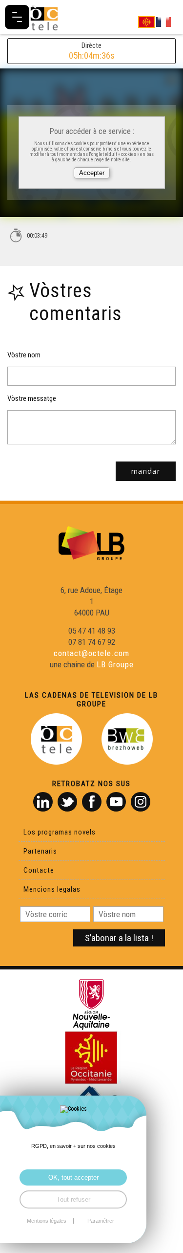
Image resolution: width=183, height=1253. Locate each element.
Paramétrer (100, 1221)
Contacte (38, 870)
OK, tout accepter (73, 1177)
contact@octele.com (91, 653)
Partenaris (40, 851)
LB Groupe (115, 664)
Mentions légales (46, 1221)
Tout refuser (73, 1199)
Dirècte (92, 51)
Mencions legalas (52, 889)
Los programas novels (59, 832)
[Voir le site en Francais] (163, 21)
